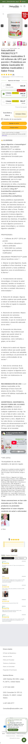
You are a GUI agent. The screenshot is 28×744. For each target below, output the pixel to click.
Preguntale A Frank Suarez (10, 670)
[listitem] (5, 520)
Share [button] (4, 529)
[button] (3, 6)
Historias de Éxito (7, 656)
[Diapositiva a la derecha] (26, 25)
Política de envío (20, 735)
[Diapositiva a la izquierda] (2, 25)
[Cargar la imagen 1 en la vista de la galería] (3, 43)
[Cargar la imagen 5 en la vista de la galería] (25, 43)
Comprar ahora (14, 127)
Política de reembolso (11, 733)
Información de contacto (15, 738)
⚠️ (6, 140)
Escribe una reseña (8, 558)
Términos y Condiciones (9, 663)
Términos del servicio (10, 735)
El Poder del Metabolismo (9, 653)
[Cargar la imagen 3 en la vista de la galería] (14, 43)
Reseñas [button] (3, 555)
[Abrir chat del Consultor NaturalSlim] (24, 740)
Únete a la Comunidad (8, 666)
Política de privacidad (21, 733)
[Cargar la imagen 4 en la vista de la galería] (19, 43)
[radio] (14, 86)
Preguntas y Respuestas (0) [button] (11, 555)
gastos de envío (6, 76)
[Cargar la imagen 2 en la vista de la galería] (8, 43)
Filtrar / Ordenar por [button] (20, 558)
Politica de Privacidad (8, 659)
